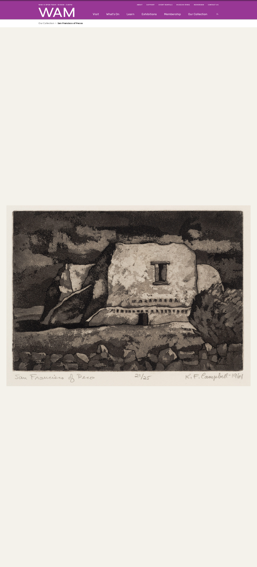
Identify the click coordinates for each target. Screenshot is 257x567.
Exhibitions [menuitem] (149, 14)
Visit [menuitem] (96, 14)
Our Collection (46, 23)
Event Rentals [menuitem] (166, 5)
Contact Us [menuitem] (213, 5)
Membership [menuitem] (172, 14)
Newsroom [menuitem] (199, 5)
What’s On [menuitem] (112, 14)
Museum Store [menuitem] (183, 5)
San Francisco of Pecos (70, 23)
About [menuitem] (140, 5)
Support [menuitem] (150, 5)
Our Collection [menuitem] (197, 14)
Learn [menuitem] (130, 14)
